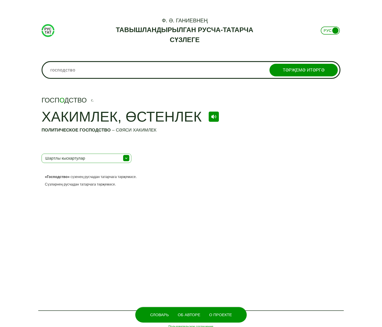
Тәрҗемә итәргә (304, 70)
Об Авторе (189, 315)
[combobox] (191, 70)
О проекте (220, 315)
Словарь (159, 315)
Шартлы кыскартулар (65, 158)
